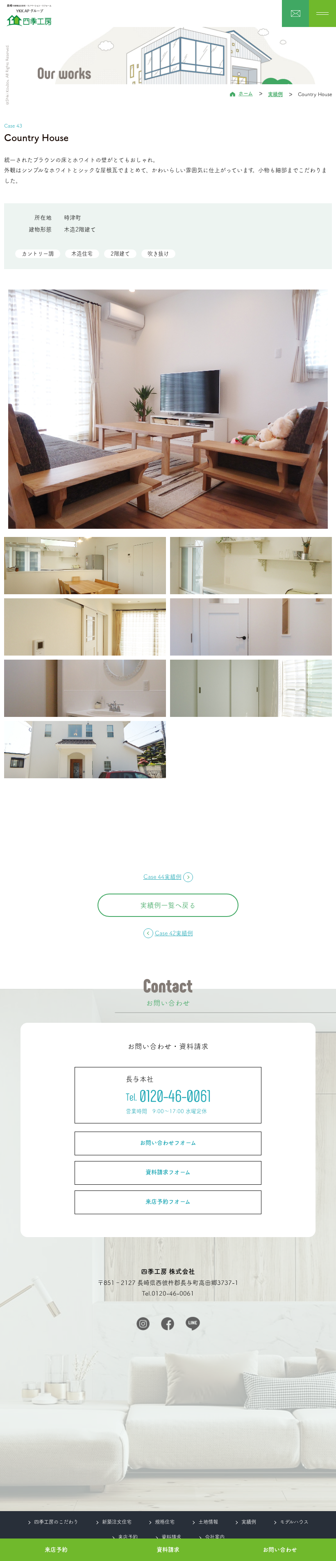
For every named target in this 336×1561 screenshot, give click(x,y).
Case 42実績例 (174, 933)
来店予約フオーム (168, 1201)
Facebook (167, 1323)
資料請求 (168, 1549)
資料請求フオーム (168, 1172)
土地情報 (208, 1521)
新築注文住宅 (117, 1521)
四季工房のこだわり (56, 1521)
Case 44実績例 (162, 877)
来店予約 (56, 1549)
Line (193, 1323)
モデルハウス (294, 1521)
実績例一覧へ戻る (168, 905)
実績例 (275, 94)
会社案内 (215, 1536)
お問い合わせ (280, 1549)
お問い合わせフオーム (168, 1142)
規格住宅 (165, 1521)
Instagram (143, 1323)
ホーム (245, 93)
